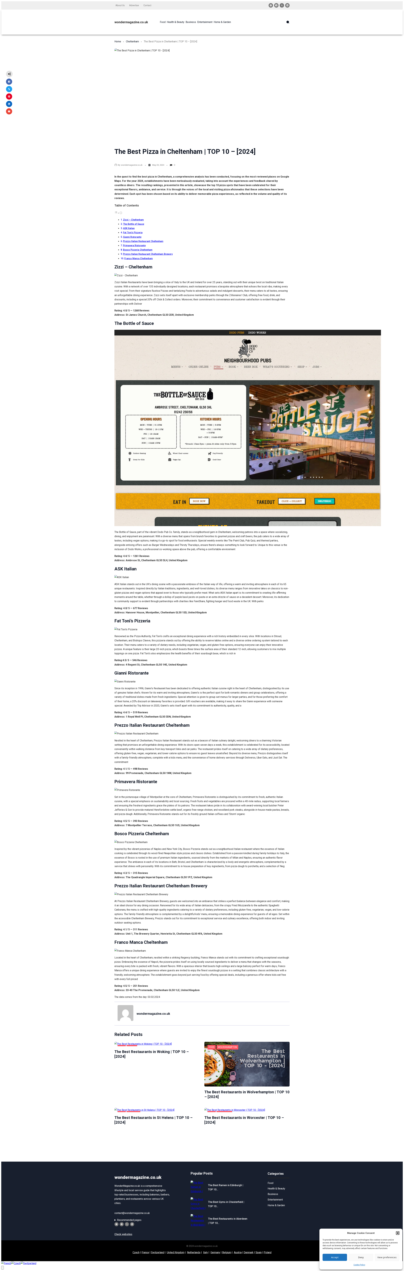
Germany (215, 1252)
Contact (147, 5)
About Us (120, 5)
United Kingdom (175, 1252)
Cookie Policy (359, 1265)
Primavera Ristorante (134, 245)
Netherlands (193, 1252)
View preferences (387, 1257)
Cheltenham (132, 41)
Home (117, 41)
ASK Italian (129, 228)
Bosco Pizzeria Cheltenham (137, 250)
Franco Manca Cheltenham (138, 258)
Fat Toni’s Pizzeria (133, 232)
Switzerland (157, 1252)
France (145, 1252)
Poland (267, 1252)
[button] (397, 1233)
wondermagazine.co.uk (131, 22)
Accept (335, 1257)
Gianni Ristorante (132, 237)
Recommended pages (129, 1220)
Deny (361, 1257)
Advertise (134, 5)
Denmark (248, 1252)
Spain (258, 1252)
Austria (238, 1252)
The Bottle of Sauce (133, 224)
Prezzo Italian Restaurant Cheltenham (143, 241)
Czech (136, 1252)
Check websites (123, 1234)
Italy (205, 1252)
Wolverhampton (227, 1047)
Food (211, 1047)
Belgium (226, 1252)
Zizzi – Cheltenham (133, 219)
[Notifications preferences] (2, 1268)
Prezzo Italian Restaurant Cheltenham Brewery (148, 254)
